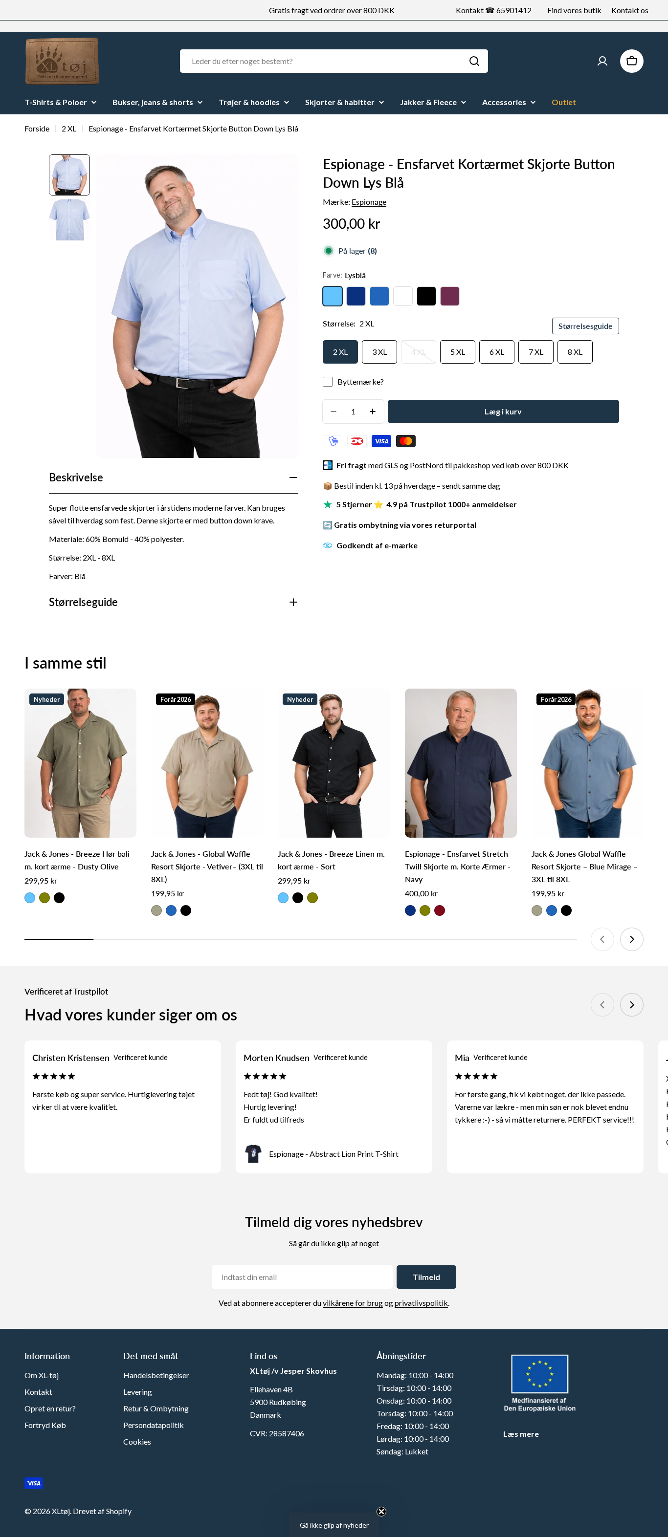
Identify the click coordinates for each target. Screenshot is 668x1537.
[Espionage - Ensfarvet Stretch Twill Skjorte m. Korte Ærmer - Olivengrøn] (425, 910)
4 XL (423, 355)
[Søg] (474, 61)
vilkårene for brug (353, 1302)
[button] (334, 1525)
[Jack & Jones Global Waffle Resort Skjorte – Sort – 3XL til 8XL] (185, 910)
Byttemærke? (360, 381)
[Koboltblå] (379, 296)
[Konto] (602, 61)
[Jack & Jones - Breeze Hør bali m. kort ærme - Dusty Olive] (80, 763)
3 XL (379, 351)
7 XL (536, 351)
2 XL (69, 128)
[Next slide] (632, 939)
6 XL (497, 351)
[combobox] (334, 61)
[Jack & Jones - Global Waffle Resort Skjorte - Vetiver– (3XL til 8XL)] (207, 763)
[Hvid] (403, 296)
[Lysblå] (332, 296)
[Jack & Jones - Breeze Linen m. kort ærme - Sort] (334, 763)
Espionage (369, 201)
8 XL (575, 351)
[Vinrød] (450, 296)
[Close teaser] (381, 1511)
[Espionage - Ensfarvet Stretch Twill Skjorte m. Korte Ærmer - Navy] (461, 763)
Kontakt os (629, 10)
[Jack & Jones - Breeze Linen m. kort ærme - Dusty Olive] (312, 897)
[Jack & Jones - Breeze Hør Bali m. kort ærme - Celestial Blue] (29, 897)
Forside (36, 128)
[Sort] (426, 296)
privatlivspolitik (421, 1302)
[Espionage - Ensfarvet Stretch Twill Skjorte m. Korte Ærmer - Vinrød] (439, 910)
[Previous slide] (602, 939)
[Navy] (356, 296)
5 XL (457, 351)
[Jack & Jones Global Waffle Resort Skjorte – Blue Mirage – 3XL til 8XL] (171, 910)
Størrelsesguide (585, 325)
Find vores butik (574, 10)
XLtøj (61, 1510)
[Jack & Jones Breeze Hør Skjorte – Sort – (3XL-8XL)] (59, 897)
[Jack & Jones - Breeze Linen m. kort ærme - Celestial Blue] (283, 897)
